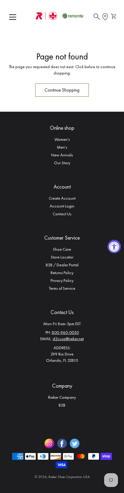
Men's (62, 147)
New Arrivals (62, 155)
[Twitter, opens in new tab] (74, 443)
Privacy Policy (62, 280)
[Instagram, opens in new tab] (49, 443)
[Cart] (114, 17)
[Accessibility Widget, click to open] (114, 246)
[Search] (97, 17)
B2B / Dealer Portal (62, 265)
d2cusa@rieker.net (68, 338)
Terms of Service (62, 288)
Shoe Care (62, 249)
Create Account (62, 198)
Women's (62, 139)
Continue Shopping (62, 90)
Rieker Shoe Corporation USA (69, 476)
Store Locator (62, 257)
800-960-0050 (65, 332)
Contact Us (62, 213)
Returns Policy (62, 272)
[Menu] (12, 17)
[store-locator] (105, 17)
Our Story (62, 162)
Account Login (62, 206)
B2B (62, 405)
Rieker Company (62, 397)
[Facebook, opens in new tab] (62, 443)
